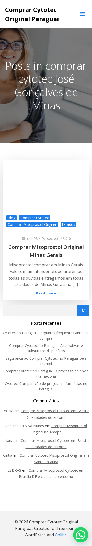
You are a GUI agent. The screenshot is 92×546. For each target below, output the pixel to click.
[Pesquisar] (83, 310)
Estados (68, 224)
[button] (80, 534)
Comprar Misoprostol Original (32, 224)
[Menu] (82, 14)
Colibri (61, 535)
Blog (11, 217)
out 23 (32, 238)
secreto (53, 238)
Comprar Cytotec (34, 217)
